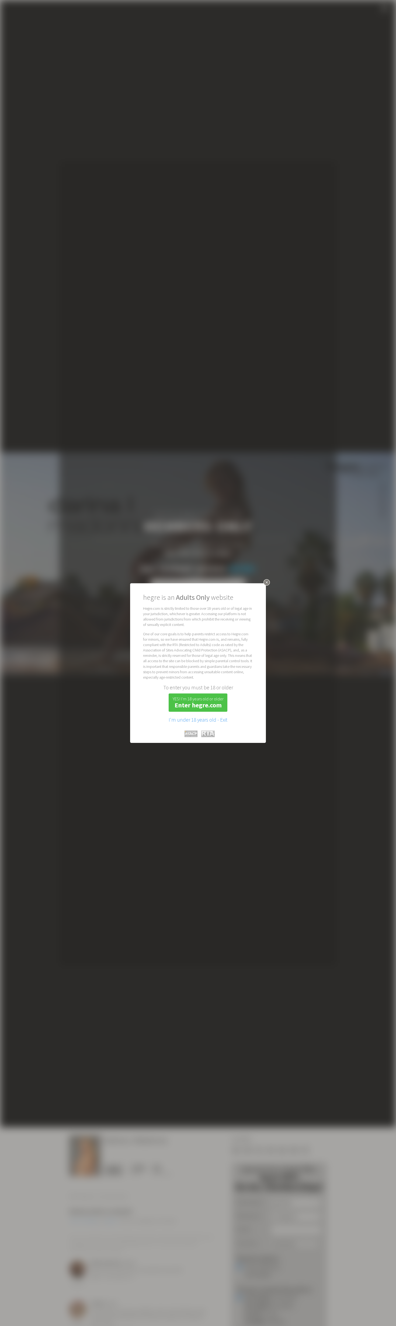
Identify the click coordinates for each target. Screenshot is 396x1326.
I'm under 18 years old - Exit (198, 720)
